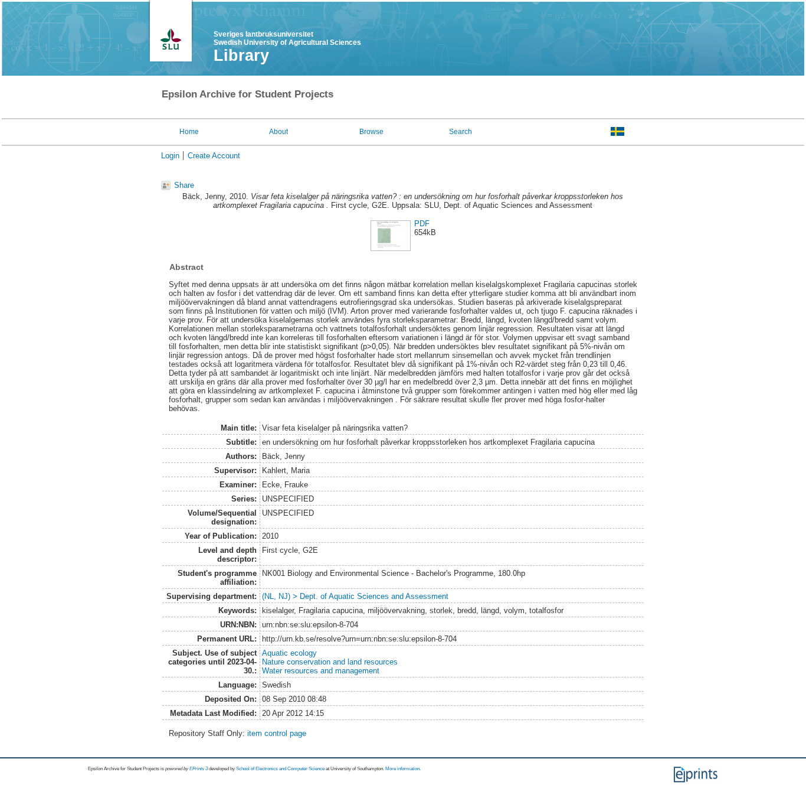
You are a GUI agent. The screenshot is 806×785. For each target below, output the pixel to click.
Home (189, 132)
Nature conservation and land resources (330, 661)
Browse (371, 132)
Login (170, 155)
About (278, 132)
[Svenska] (617, 131)
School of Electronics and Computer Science (280, 768)
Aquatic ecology (289, 653)
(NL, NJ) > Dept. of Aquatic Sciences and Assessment (355, 596)
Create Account (214, 155)
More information (402, 768)
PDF (422, 223)
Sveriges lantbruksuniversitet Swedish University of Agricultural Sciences (287, 38)
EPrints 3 (198, 768)
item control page (276, 733)
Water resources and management (320, 670)
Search (460, 132)
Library (241, 55)
